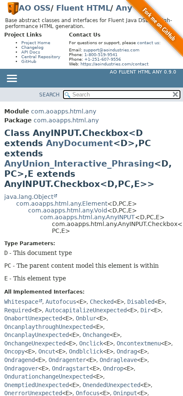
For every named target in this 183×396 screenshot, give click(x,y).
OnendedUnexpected (111, 385)
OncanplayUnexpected (36, 334)
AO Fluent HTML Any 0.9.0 (143, 72)
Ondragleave (118, 359)
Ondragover (21, 368)
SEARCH (49, 95)
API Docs (30, 52)
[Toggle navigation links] (11, 79)
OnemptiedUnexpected (36, 385)
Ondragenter (67, 359)
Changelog (32, 47)
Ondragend (19, 359)
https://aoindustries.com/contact (114, 64)
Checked (102, 301)
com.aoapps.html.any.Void (67, 210)
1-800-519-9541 (100, 54)
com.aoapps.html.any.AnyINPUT (87, 217)
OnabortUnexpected (33, 318)
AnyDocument (79, 143)
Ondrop (113, 368)
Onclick (91, 343)
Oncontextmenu (139, 343)
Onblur (86, 318)
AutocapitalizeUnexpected (86, 310)
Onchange (96, 334)
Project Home (35, 42)
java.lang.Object (28, 196)
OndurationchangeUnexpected (48, 376)
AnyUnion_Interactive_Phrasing (79, 163)
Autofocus (61, 301)
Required (17, 310)
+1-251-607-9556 (102, 59)
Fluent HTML (83, 7)
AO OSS (35, 7)
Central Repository (40, 56)
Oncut (46, 351)
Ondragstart (70, 368)
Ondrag (127, 351)
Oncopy (14, 351)
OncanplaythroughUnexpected (48, 326)
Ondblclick (86, 351)
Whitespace (21, 301)
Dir (145, 310)
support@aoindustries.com (111, 50)
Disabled (140, 301)
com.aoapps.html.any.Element (61, 203)
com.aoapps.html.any (63, 111)
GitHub (28, 61)
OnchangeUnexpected (35, 343)
